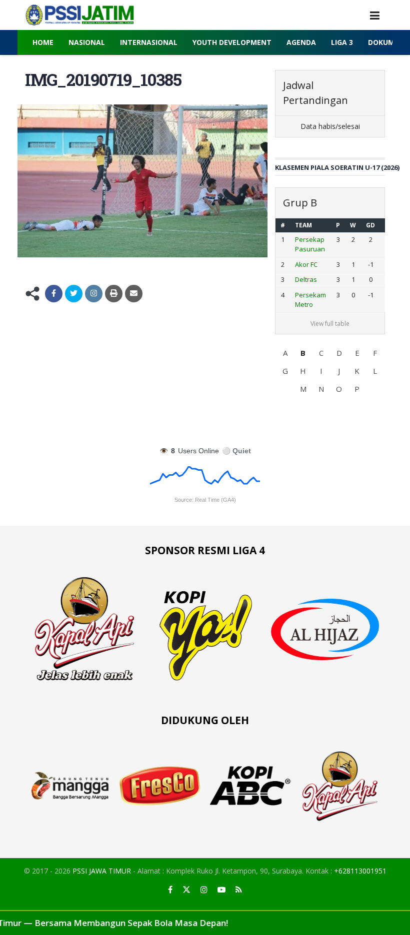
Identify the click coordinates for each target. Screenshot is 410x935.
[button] (285, 352)
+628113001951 (360, 871)
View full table (330, 323)
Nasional (86, 42)
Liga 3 (342, 42)
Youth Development (232, 42)
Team (303, 225)
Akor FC (306, 264)
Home (43, 42)
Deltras (306, 279)
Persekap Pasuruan (310, 244)
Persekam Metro (310, 299)
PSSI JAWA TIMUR (101, 871)
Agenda (301, 42)
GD (370, 225)
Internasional (149, 42)
